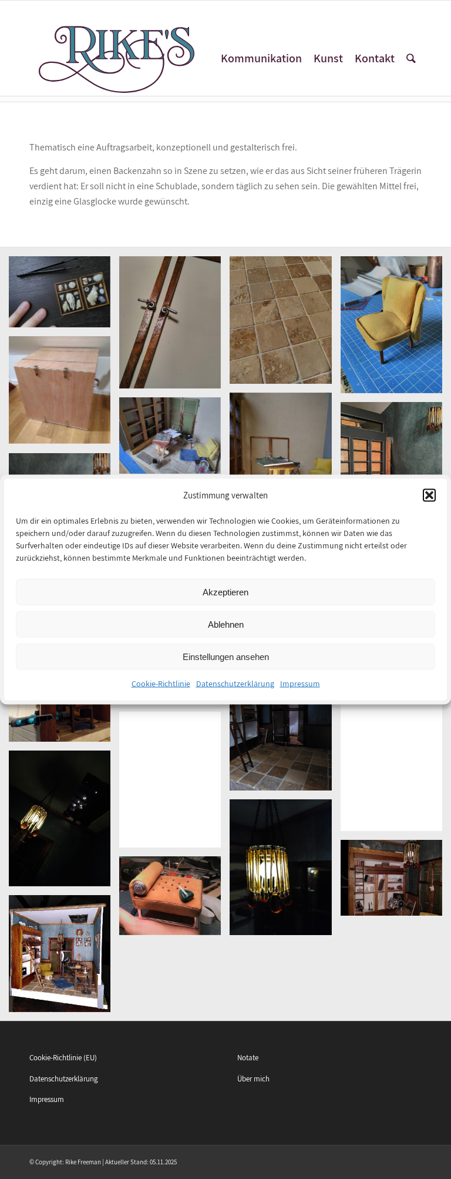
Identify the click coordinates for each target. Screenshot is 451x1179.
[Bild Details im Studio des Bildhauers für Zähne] (174, 440)
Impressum (300, 683)
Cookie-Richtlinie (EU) (63, 1058)
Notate (247, 1058)
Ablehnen (226, 624)
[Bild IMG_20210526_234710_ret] (396, 882)
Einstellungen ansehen (226, 657)
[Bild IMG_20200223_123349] (285, 465)
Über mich (253, 1079)
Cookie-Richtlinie (161, 683)
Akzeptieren (225, 592)
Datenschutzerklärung (235, 683)
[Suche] (411, 58)
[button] (429, 495)
